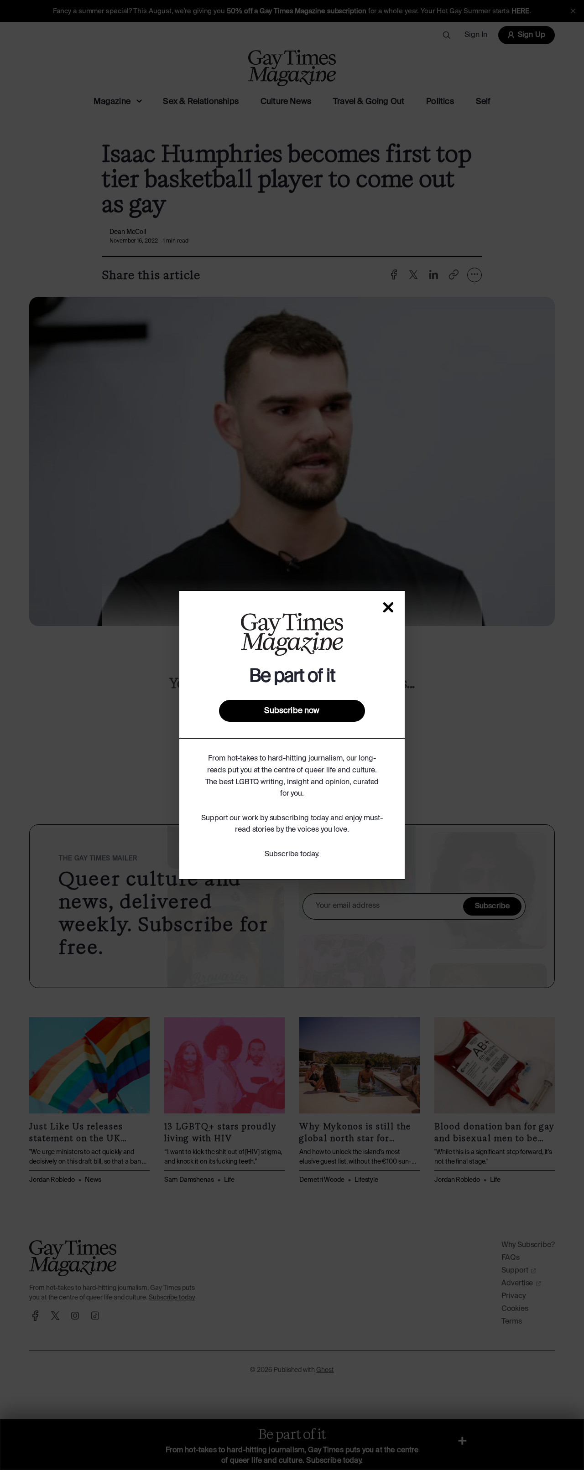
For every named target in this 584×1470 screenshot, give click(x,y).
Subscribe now (291, 711)
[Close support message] (388, 607)
